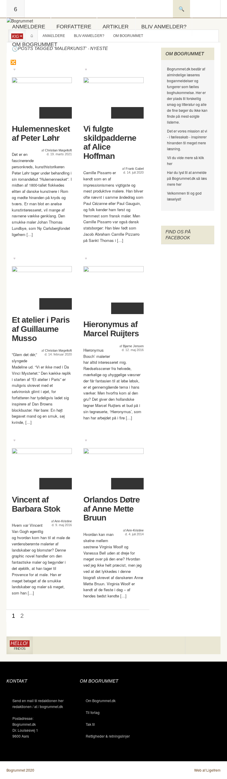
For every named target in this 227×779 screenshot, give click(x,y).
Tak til (90, 724)
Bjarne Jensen (133, 346)
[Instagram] (194, 645)
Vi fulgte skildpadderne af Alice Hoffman (109, 143)
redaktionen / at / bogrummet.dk (37, 706)
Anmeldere (28, 27)
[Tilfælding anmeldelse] (13, 62)
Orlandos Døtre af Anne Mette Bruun (111, 509)
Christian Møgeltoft (58, 150)
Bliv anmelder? (164, 27)
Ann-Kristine (63, 521)
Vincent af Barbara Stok (36, 504)
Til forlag (93, 712)
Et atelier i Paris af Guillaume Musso (41, 329)
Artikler (116, 27)
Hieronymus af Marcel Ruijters (111, 329)
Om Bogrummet (34, 44)
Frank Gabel (135, 168)
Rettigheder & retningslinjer (108, 735)
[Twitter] (211, 645)
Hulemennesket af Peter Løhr (41, 134)
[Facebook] (203, 645)
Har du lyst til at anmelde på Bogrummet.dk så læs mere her (187, 178)
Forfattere (73, 27)
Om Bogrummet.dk (101, 700)
